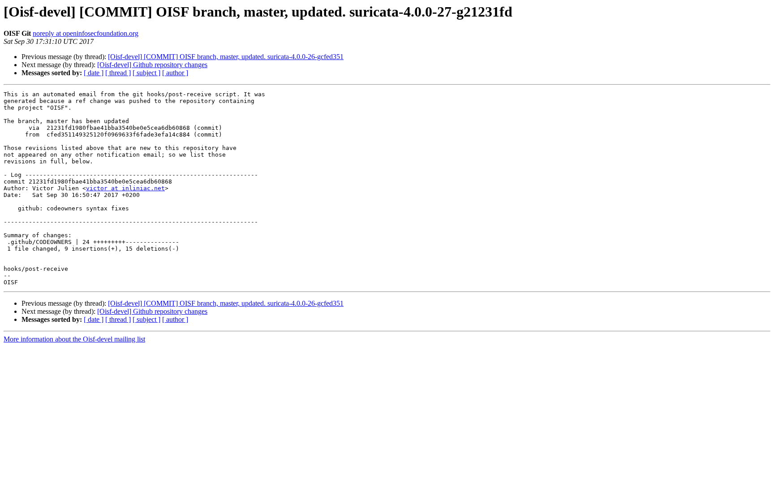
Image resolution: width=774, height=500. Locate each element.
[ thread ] (118, 73)
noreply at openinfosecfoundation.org (85, 33)
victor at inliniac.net (125, 188)
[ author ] (175, 73)
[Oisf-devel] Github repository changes (152, 64)
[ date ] (93, 73)
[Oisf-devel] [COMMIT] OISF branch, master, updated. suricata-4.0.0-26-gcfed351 (226, 56)
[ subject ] (146, 73)
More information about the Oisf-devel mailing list (74, 339)
